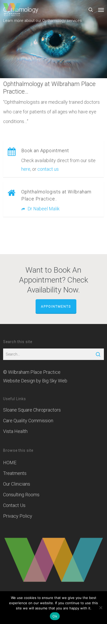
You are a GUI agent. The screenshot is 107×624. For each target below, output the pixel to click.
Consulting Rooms (21, 494)
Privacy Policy (17, 516)
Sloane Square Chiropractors (32, 410)
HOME (9, 462)
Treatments (14, 473)
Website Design (19, 380)
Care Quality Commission (28, 420)
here (25, 169)
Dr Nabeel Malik (42, 208)
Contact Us (14, 505)
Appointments (56, 306)
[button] (101, 9)
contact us (48, 169)
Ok (54, 616)
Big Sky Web (54, 380)
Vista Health (15, 431)
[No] (100, 607)
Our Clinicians (16, 484)
